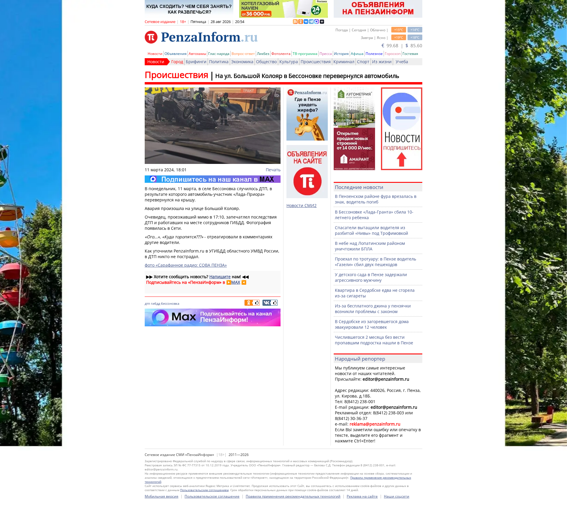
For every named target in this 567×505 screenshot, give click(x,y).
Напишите (220, 276)
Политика (219, 61)
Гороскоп (392, 53)
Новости (155, 53)
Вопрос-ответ (243, 53)
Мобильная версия (161, 496)
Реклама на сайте (362, 496)
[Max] (213, 179)
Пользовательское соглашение (212, 496)
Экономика (242, 61)
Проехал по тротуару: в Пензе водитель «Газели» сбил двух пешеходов (375, 261)
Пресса (326, 53)
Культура (288, 61)
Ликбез (263, 53)
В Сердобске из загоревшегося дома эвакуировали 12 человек (372, 324)
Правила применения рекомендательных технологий (293, 496)
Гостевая (410, 53)
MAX (235, 282)
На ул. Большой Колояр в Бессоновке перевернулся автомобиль (307, 76)
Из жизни (382, 61)
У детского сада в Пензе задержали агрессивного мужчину (371, 277)
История (341, 53)
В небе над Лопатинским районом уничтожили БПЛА (370, 246)
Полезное (374, 53)
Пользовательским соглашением (204, 490)
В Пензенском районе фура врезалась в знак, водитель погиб (375, 199)
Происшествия (316, 61)
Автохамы (197, 53)
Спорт (363, 61)
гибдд (155, 303)
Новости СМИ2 (301, 205)
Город (177, 61)
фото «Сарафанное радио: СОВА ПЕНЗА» (186, 265)
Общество (266, 61)
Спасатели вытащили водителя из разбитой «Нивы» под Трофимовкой (371, 230)
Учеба (402, 61)
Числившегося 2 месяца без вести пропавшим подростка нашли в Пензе (374, 340)
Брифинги (196, 61)
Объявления (175, 53)
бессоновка (170, 303)
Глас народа (218, 53)
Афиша (357, 53)
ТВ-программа (305, 53)
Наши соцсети (396, 496)
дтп (147, 303)
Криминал (343, 61)
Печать (273, 169)
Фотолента (281, 53)
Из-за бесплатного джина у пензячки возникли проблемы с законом (373, 308)
